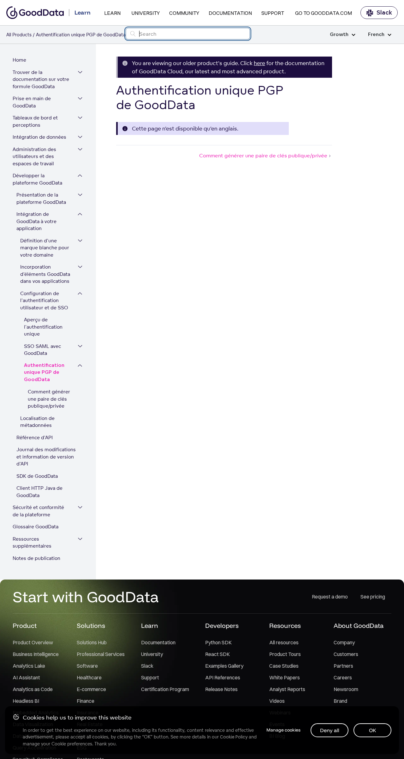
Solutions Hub (92, 642)
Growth (339, 34)
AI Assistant (26, 677)
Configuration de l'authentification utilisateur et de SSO (44, 300)
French (376, 34)
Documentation (230, 13)
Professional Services (101, 654)
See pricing (372, 596)
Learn (112, 13)
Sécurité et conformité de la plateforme (38, 511)
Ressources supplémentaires (32, 542)
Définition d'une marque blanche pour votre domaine (44, 248)
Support (272, 13)
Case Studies (284, 666)
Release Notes (221, 689)
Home (19, 60)
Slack (384, 12)
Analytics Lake (29, 666)
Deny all (329, 730)
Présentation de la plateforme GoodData (41, 198)
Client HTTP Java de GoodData (39, 491)
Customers (346, 654)
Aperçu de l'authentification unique (43, 327)
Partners (343, 666)
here (259, 63)
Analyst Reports (287, 689)
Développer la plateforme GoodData (37, 179)
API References (222, 677)
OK (372, 730)
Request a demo (330, 596)
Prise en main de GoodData (32, 102)
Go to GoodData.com (323, 13)
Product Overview (33, 642)
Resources (285, 625)
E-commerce (91, 689)
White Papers (284, 677)
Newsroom (346, 689)
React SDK (217, 654)
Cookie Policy (233, 737)
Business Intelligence (36, 654)
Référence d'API (34, 437)
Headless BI (26, 701)
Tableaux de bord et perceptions (35, 121)
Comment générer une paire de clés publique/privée (49, 399)
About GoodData (358, 625)
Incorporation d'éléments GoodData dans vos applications (45, 274)
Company (344, 642)
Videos (277, 701)
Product (25, 625)
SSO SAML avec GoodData (42, 349)
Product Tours (285, 654)
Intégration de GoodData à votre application (36, 221)
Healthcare (89, 677)
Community (184, 13)
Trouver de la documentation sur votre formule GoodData (41, 79)
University (146, 13)
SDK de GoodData (37, 476)
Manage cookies (283, 730)
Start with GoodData (86, 596)
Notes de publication (36, 558)
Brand (340, 701)
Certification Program (165, 689)
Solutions (91, 625)
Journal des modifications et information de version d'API (46, 456)
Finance (85, 701)
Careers (343, 677)
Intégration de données (39, 137)
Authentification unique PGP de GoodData (44, 372)
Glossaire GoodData (35, 527)
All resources (284, 642)
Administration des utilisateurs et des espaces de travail (34, 156)
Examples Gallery (224, 666)
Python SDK (218, 642)
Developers (222, 625)
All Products (19, 34)
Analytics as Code (33, 689)
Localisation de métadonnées (37, 421)
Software (87, 666)
